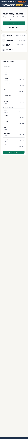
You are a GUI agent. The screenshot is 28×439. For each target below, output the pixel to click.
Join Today (20, 5)
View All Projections (14, 27)
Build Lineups (14, 152)
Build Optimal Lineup (14, 23)
